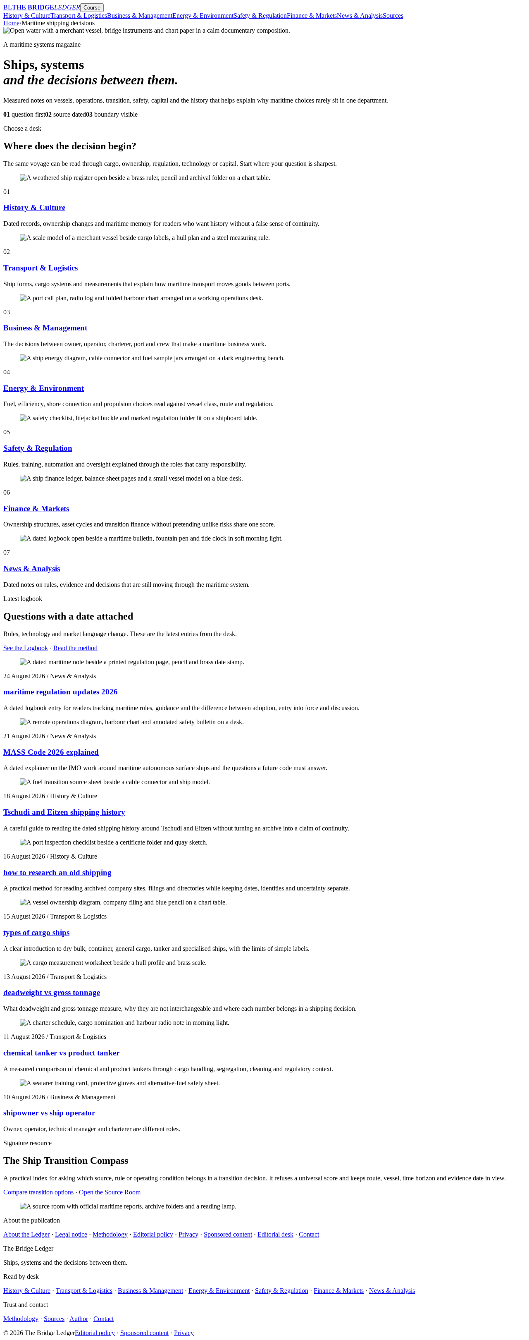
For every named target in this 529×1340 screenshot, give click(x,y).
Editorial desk (275, 1234)
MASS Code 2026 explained (51, 752)
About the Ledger (26, 1234)
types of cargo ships (36, 932)
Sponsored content (228, 1234)
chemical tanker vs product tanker (61, 1052)
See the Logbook (25, 647)
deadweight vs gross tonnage (51, 992)
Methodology (110, 1234)
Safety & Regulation (260, 15)
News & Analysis (360, 15)
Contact (309, 1234)
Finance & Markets (312, 15)
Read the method (75, 647)
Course (91, 8)
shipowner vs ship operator (49, 1112)
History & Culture (26, 15)
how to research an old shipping (57, 872)
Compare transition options (38, 1192)
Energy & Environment (203, 15)
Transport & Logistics (78, 15)
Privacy (188, 1234)
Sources (393, 15)
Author (78, 1318)
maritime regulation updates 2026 (60, 691)
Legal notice (71, 1234)
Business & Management (139, 15)
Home (11, 22)
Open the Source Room (110, 1192)
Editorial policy (153, 1234)
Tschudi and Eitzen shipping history (64, 812)
